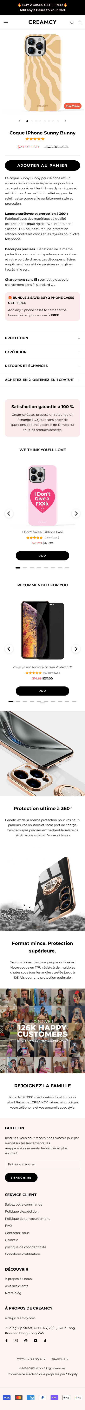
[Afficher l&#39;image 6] (49, 121)
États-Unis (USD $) (29, 1359)
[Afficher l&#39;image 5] (45, 121)
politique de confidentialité (25, 1247)
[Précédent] (19, 121)
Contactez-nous (17, 1233)
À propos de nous (18, 1279)
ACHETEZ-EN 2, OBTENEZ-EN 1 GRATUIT (39, 380)
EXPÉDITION (16, 352)
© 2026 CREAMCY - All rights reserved (42, 1368)
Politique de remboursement (27, 1219)
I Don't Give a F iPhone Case (42, 532)
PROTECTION (16, 338)
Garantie (11, 1240)
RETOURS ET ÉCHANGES (26, 366)
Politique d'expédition (22, 1211)
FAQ (8, 1226)
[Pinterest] (25, 1340)
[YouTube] (35, 1340)
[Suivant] (65, 121)
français (58, 1359)
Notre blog (13, 1293)
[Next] (76, 513)
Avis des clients (16, 1286)
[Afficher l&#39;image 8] (58, 121)
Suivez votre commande (23, 1204)
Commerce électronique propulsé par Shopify (43, 1374)
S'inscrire (21, 1177)
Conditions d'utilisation (22, 1254)
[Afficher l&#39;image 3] (36, 121)
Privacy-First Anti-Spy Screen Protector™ (43, 667)
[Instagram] (16, 1340)
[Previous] (9, 513)
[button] (35, 139)
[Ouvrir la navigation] (6, 22)
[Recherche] (72, 22)
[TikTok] (45, 1340)
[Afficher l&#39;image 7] (53, 121)
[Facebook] (6, 1340)
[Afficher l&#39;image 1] (27, 121)
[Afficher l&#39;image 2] (32, 121)
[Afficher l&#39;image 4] (40, 121)
